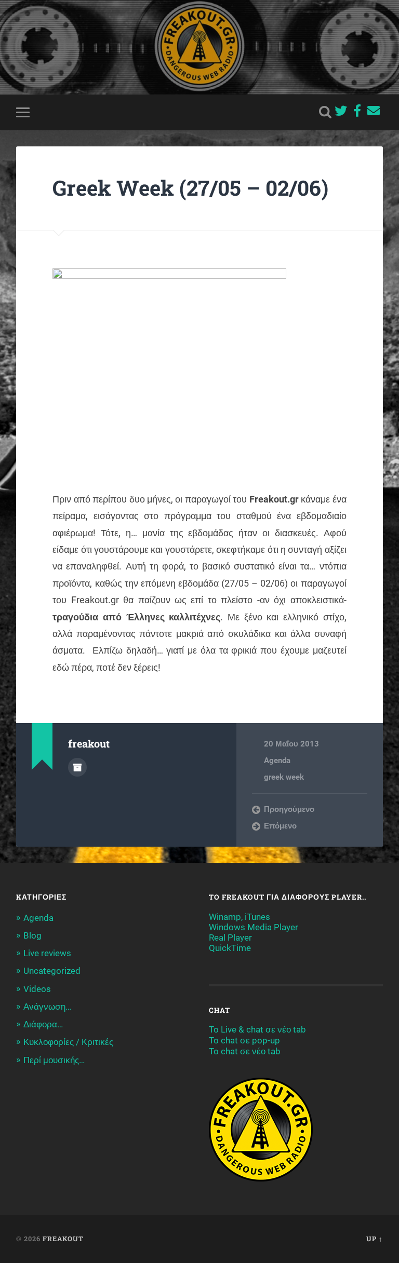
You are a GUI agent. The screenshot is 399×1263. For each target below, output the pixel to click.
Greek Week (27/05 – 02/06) (190, 187)
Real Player (230, 937)
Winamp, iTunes (239, 917)
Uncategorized (52, 971)
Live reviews (47, 953)
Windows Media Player (253, 927)
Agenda (277, 760)
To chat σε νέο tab (245, 1051)
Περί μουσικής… (54, 1060)
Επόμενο (280, 826)
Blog (32, 935)
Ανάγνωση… (47, 1006)
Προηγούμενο (289, 809)
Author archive (77, 767)
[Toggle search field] (325, 112)
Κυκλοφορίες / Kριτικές (68, 1042)
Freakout (63, 1238)
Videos (37, 989)
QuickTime (230, 948)
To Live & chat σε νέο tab (257, 1029)
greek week (284, 777)
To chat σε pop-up (244, 1040)
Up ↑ (374, 1238)
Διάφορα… (43, 1024)
